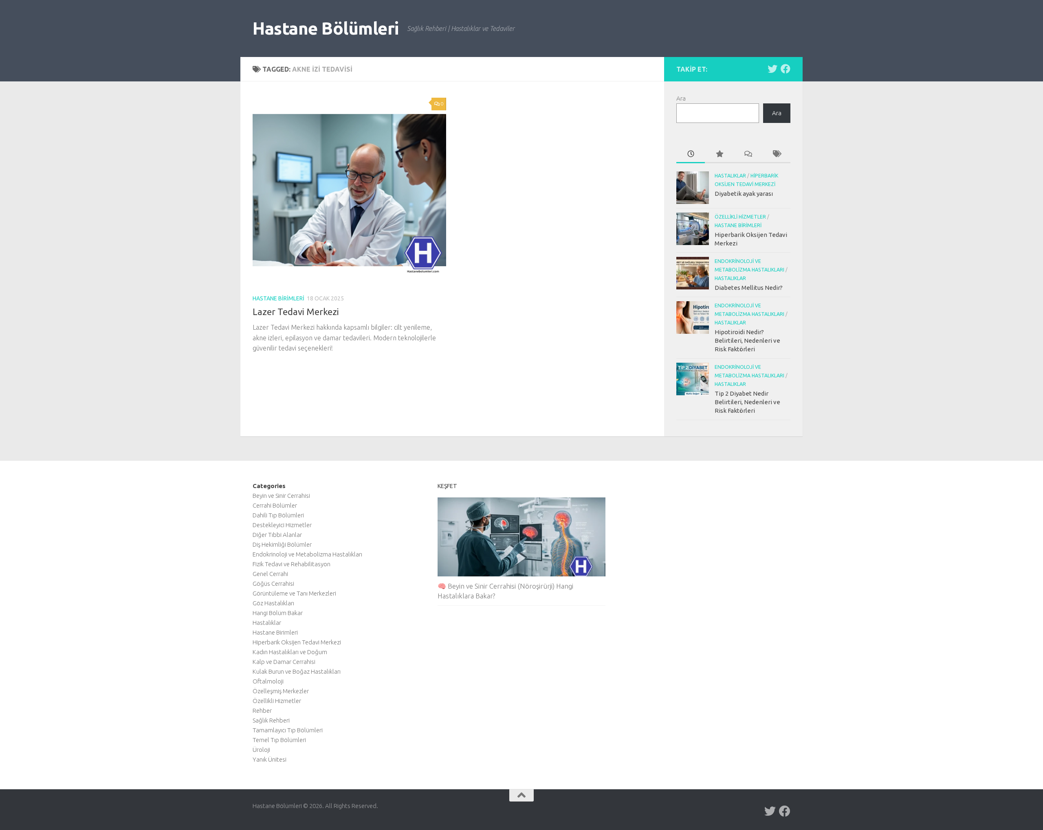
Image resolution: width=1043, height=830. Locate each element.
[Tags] (776, 154)
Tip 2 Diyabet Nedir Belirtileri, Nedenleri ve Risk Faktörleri (747, 402)
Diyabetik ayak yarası (744, 193)
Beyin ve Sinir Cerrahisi (281, 495)
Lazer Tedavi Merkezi (296, 312)
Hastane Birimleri (278, 298)
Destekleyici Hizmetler (282, 524)
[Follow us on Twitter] (772, 69)
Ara (681, 98)
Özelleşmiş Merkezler (281, 691)
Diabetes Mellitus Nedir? (749, 287)
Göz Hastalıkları (273, 603)
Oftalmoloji (268, 681)
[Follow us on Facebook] (785, 69)
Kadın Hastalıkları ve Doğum (290, 651)
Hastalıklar (730, 175)
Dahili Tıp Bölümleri (278, 515)
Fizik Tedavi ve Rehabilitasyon (291, 564)
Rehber (262, 710)
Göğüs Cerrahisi (273, 583)
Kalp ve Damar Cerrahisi (284, 661)
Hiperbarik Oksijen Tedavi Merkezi (297, 642)
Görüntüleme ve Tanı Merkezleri (294, 593)
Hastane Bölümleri (326, 28)
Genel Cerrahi (270, 573)
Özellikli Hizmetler (740, 216)
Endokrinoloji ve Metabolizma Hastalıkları (307, 554)
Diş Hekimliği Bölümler (282, 544)
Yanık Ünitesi (269, 759)
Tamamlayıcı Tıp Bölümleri (288, 730)
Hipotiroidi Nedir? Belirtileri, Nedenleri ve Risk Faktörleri (747, 340)
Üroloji (261, 749)
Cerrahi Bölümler (275, 505)
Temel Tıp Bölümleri (279, 739)
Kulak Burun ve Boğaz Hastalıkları (297, 671)
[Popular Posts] (719, 154)
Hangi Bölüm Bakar (278, 612)
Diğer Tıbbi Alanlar (277, 534)
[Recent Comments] (747, 154)
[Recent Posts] (690, 154)
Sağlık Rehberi (271, 720)
